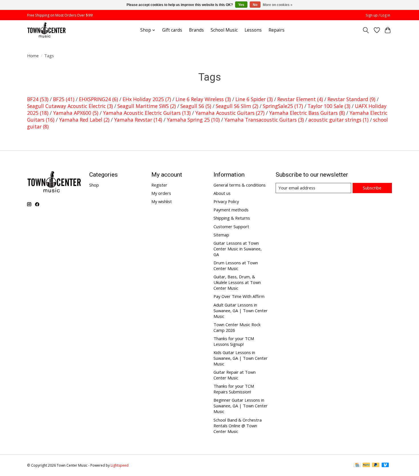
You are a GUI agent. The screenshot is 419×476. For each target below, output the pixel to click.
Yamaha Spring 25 (193, 119)
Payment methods (231, 210)
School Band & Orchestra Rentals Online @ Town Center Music (237, 425)
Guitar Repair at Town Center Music (234, 375)
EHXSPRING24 (98, 99)
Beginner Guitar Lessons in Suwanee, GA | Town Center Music (240, 405)
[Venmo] (385, 465)
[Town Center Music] (46, 30)
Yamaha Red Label (84, 119)
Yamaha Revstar (138, 119)
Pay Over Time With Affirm (239, 296)
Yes (241, 5)
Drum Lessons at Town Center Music (235, 265)
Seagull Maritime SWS (146, 106)
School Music (224, 30)
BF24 (37, 99)
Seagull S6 (195, 106)
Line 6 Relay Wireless (203, 99)
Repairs (276, 30)
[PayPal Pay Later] (375, 465)
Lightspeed (120, 465)
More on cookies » (277, 5)
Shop (94, 185)
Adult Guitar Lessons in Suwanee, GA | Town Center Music (240, 310)
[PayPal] (366, 465)
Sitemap (221, 235)
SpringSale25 (283, 106)
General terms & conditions (239, 185)
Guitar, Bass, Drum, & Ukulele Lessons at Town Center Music (237, 282)
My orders (161, 193)
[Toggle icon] (366, 30)
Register (159, 185)
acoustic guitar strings (338, 119)
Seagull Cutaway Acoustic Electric (70, 106)
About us (222, 193)
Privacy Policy (226, 201)
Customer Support (231, 226)
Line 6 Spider (254, 99)
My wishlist (161, 201)
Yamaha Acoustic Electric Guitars (147, 112)
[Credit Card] (357, 465)
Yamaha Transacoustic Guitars (264, 119)
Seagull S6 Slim (237, 106)
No (255, 5)
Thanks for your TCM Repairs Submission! (233, 389)
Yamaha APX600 (75, 112)
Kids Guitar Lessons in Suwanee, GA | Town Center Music (240, 358)
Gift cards (172, 30)
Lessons (253, 30)
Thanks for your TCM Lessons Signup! (233, 341)
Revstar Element (300, 99)
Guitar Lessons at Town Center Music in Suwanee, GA (237, 248)
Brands (196, 30)
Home (33, 55)
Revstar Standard (351, 99)
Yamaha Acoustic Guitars (230, 112)
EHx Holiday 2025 (147, 99)
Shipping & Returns (231, 218)
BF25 (63, 99)
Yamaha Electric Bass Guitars (307, 112)
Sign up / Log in (378, 15)
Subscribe (372, 188)
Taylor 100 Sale (329, 106)
